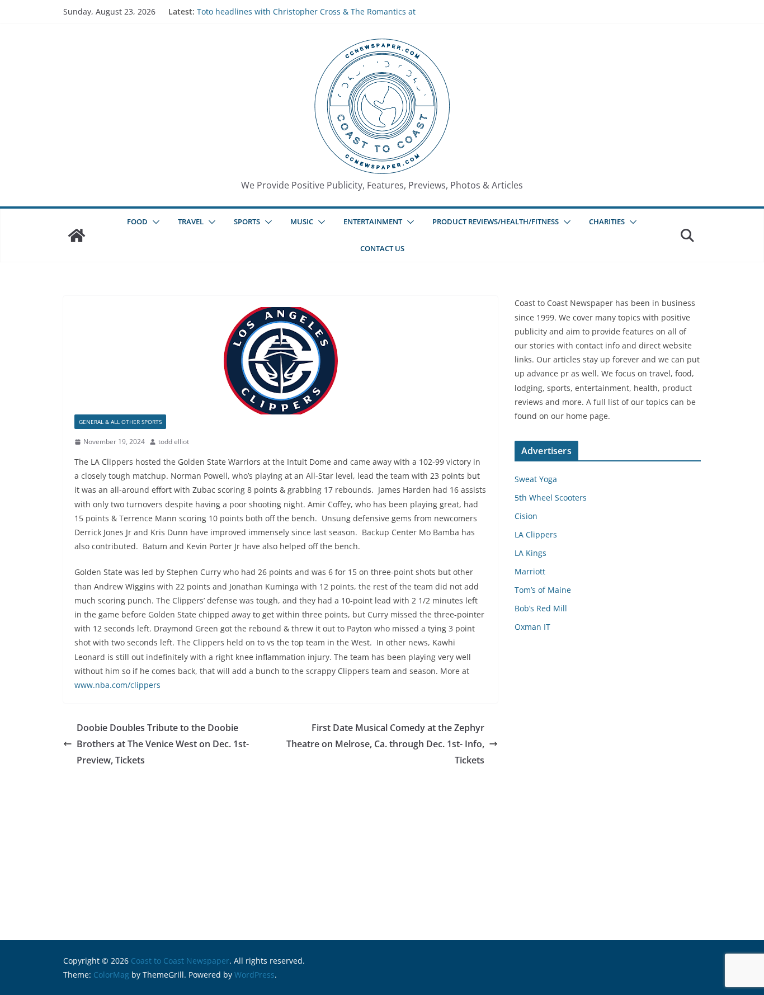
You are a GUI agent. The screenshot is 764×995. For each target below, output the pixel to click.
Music (301, 221)
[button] (154, 222)
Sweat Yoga (536, 479)
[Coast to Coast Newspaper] (76, 235)
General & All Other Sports (120, 422)
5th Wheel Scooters (551, 497)
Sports (247, 221)
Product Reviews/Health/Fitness (495, 221)
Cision (526, 516)
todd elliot (173, 441)
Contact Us (382, 248)
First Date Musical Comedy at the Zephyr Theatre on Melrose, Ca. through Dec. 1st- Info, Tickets (385, 744)
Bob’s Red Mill (541, 608)
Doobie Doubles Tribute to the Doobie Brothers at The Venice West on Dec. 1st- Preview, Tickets (163, 744)
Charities (607, 221)
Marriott (530, 571)
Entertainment (372, 221)
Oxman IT (532, 626)
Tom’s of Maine (543, 589)
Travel (191, 221)
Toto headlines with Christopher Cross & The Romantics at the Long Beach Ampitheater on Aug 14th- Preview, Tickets (306, 17)
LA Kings (530, 553)
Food (137, 221)
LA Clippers (536, 534)
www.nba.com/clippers (117, 685)
